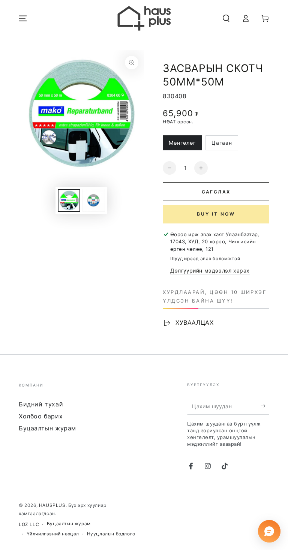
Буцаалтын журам (47, 428)
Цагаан (224, 144)
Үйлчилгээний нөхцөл (53, 534)
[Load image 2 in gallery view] (93, 200)
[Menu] (23, 18)
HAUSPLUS (52, 505)
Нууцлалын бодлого (111, 534)
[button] (226, 18)
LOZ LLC (29, 524)
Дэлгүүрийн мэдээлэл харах (210, 270)
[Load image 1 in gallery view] (69, 200)
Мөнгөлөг (184, 144)
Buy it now (216, 214)
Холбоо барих (41, 416)
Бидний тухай (41, 404)
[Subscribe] (265, 406)
